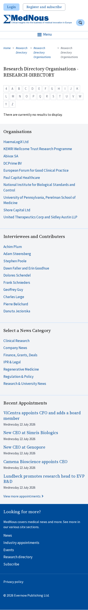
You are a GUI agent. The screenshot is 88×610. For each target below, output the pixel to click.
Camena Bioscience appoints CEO (35, 462)
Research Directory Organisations (42, 52)
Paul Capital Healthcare (21, 177)
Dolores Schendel (17, 275)
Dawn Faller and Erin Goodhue (26, 268)
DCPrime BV (12, 163)
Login (11, 7)
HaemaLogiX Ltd (16, 141)
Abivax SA (10, 156)
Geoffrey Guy (13, 289)
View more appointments (22, 496)
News (7, 535)
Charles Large (13, 296)
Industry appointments (21, 542)
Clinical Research (16, 340)
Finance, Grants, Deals (20, 355)
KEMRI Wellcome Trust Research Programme (37, 148)
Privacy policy (13, 582)
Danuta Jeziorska (16, 311)
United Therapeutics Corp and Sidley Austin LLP (40, 217)
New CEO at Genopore (24, 447)
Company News (15, 347)
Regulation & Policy (18, 376)
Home (7, 48)
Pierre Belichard (15, 304)
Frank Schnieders (16, 282)
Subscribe (11, 564)
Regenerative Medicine (21, 369)
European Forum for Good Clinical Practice (36, 170)
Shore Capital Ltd (16, 210)
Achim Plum (12, 246)
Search (80, 22)
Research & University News (24, 383)
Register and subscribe (44, 7)
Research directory (17, 557)
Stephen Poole (14, 261)
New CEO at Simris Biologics (30, 433)
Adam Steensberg (17, 253)
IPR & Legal (12, 362)
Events (8, 550)
